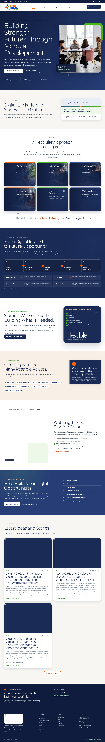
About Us (38, 7)
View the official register (61, 695)
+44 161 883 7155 (97, 1)
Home (33, 7)
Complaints (60, 723)
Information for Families (63, 451)
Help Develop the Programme (15, 336)
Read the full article (12, 598)
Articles (74, 7)
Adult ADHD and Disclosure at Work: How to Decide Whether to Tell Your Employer (75, 576)
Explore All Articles (52, 673)
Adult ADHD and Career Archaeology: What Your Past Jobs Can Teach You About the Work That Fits (22, 643)
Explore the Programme (14, 70)
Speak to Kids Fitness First (31, 504)
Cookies (59, 721)
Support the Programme (94, 6)
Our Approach (44, 7)
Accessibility (61, 725)
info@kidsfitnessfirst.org (85, 725)
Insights (69, 7)
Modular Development (54, 7)
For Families (63, 7)
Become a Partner (32, 70)
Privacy (59, 719)
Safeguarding (61, 717)
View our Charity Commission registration (92, 739)
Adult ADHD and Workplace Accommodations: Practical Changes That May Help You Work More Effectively (24, 578)
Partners (79, 7)
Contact (83, 7)
